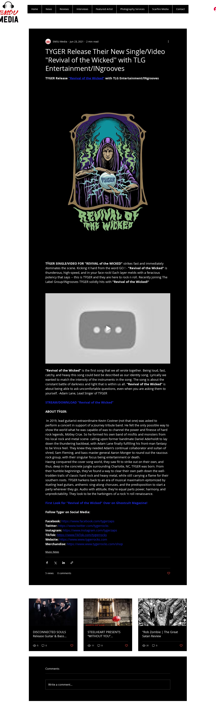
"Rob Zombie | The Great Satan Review (160, 634)
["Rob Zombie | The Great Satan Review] (162, 612)
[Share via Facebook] (47, 562)
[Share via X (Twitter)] (55, 562)
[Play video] (107, 328)
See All (183, 592)
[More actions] (168, 41)
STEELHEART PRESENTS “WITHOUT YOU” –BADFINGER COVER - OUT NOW (106, 634)
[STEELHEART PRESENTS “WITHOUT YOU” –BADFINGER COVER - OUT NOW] (108, 612)
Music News (52, 551)
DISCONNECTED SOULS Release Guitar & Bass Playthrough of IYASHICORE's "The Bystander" (53, 634)
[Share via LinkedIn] (63, 562)
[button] (64, 9)
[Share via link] (71, 562)
